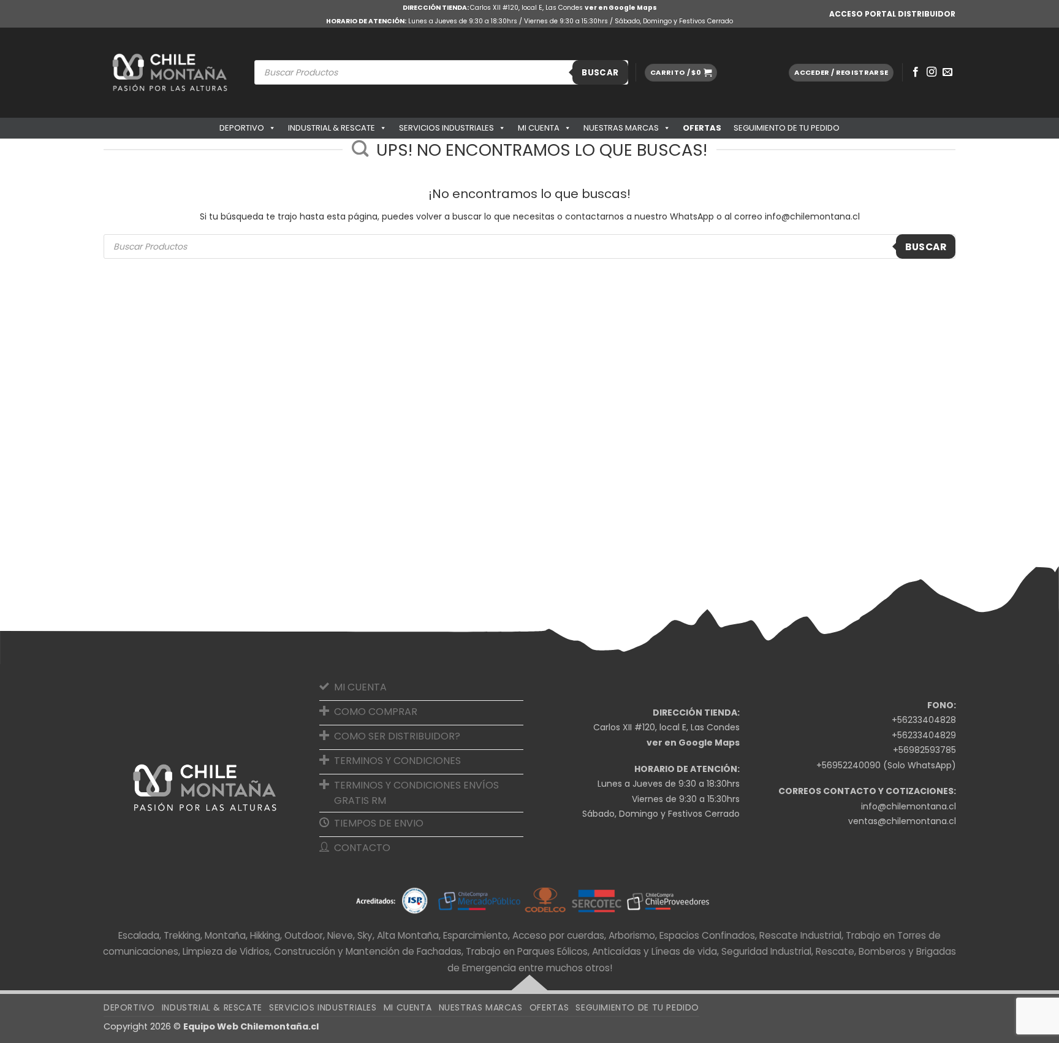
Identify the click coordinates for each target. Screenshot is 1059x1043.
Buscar (600, 72)
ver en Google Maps (621, 7)
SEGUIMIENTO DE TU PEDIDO (787, 128)
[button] (681, 73)
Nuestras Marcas (621, 128)
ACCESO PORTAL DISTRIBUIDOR (892, 14)
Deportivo (241, 128)
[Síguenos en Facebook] (915, 72)
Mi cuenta (539, 128)
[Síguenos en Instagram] (931, 72)
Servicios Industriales (446, 128)
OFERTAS (702, 128)
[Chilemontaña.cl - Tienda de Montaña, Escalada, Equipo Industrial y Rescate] (170, 72)
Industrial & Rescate (331, 128)
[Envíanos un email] (947, 72)
